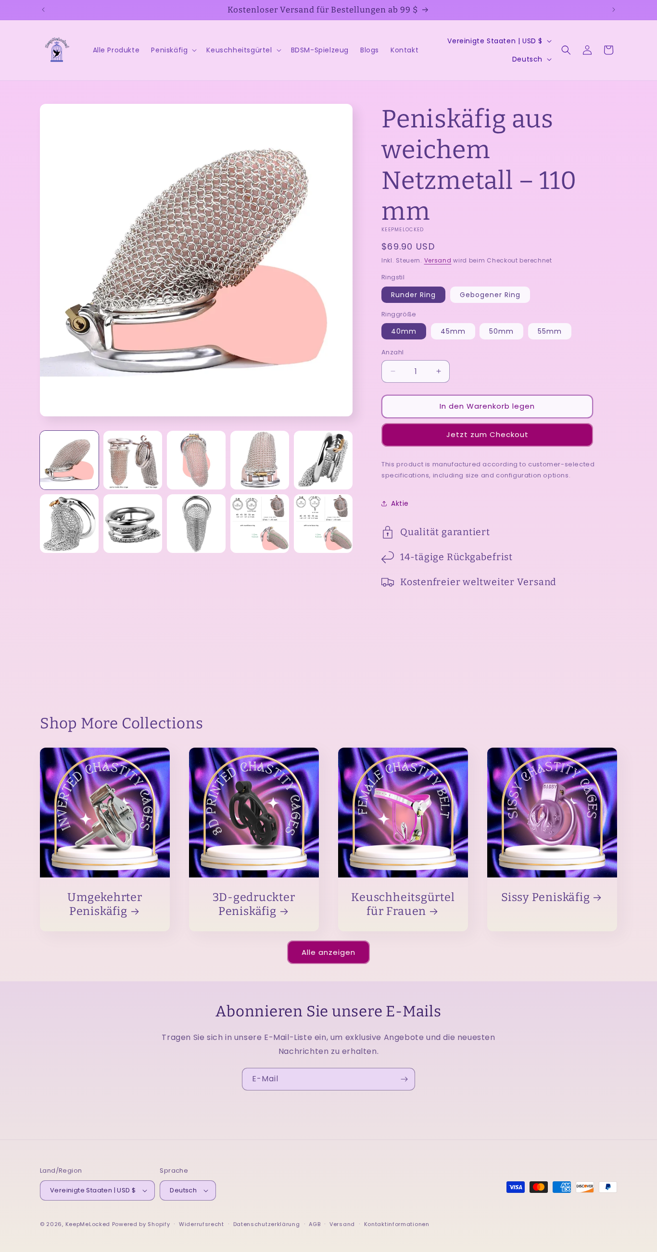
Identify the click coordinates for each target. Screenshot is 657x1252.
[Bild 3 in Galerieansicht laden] (196, 460)
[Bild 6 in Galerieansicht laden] (69, 523)
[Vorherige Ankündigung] (43, 9)
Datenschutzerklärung (266, 1224)
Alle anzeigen (328, 952)
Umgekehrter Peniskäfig (104, 904)
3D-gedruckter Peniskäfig (254, 904)
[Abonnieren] (404, 1079)
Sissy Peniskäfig (545, 897)
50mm (501, 331)
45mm (453, 331)
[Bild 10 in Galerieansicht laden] (323, 523)
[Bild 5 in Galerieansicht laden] (323, 460)
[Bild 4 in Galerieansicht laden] (259, 460)
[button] (173, 50)
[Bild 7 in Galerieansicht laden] (132, 523)
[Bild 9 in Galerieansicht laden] (259, 523)
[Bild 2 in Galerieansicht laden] (132, 460)
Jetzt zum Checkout (487, 434)
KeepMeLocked (87, 1224)
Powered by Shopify (141, 1224)
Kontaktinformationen (397, 1224)
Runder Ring (413, 295)
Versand (438, 260)
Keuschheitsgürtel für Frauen (403, 904)
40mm (404, 331)
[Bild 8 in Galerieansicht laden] (196, 523)
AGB (314, 1224)
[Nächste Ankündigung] (613, 9)
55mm (550, 331)
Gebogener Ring (490, 295)
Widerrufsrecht (201, 1224)
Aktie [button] (400, 503)
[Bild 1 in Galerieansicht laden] (69, 460)
